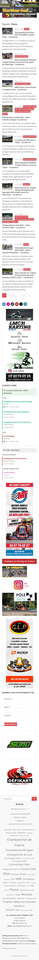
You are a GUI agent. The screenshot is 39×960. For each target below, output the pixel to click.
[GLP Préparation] (19, 653)
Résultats (26, 894)
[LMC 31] (19, 345)
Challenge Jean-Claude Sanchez (19, 835)
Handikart (7, 879)
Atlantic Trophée (11, 833)
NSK (28, 886)
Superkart (20, 898)
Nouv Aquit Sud (21, 56)
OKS (32, 885)
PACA (4, 114)
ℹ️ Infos (5, 407)
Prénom (8, 699)
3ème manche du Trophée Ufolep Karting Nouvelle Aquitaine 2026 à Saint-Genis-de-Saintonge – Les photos (19, 191)
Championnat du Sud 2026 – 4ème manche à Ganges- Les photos (16, 118)
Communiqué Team (19, 864)
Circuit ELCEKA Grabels (27, 858)
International (28, 879)
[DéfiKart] (19, 775)
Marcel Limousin (11, 886)
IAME (18, 879)
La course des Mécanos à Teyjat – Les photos (25, 141)
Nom (7, 707)
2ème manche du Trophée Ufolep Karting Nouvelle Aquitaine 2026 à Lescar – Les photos (19, 275)
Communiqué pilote (19, 861)
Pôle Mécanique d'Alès (27, 890)
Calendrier (21, 832)
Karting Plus (21, 883)
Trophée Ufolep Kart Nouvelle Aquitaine (19, 903)
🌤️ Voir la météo (14, 407)
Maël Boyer (22, 886)
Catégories (30, 833)
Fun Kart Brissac (31, 874)
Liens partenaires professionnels (20, 824)
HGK (12, 879)
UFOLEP (26, 184)
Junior (5, 882)
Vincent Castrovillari (27, 910)
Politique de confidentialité (20, 814)
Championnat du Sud (19, 854)
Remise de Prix (10, 895)
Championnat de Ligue (19, 850)
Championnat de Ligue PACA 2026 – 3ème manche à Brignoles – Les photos (17, 250)
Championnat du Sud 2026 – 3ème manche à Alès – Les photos (16, 226)
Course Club (28, 869)
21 (24, 295)
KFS (27, 882)
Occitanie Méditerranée (23, 109)
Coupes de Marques (22, 84)
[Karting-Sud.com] (19, 3)
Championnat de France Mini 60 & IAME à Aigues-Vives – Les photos (18, 34)
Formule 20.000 (18, 874)
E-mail (7, 715)
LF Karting (32, 882)
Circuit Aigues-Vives (12, 858)
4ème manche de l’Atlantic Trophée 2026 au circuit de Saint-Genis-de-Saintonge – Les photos (19, 62)
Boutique (20, 821)
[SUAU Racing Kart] (19, 744)
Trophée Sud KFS (30, 898)
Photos (14, 890)
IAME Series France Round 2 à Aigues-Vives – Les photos (19, 88)
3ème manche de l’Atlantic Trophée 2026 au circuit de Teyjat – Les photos (19, 165)
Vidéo (17, 910)
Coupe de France (11, 869)
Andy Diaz (7, 830)
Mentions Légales (20, 817)
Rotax (17, 894)
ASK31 (14, 830)
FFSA (26, 29)
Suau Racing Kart (9, 898)
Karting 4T (12, 883)
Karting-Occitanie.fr (9, 948)
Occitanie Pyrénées (22, 111)
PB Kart (6, 890)
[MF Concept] (19, 519)
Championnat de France (19, 842)
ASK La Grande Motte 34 (26, 830)
